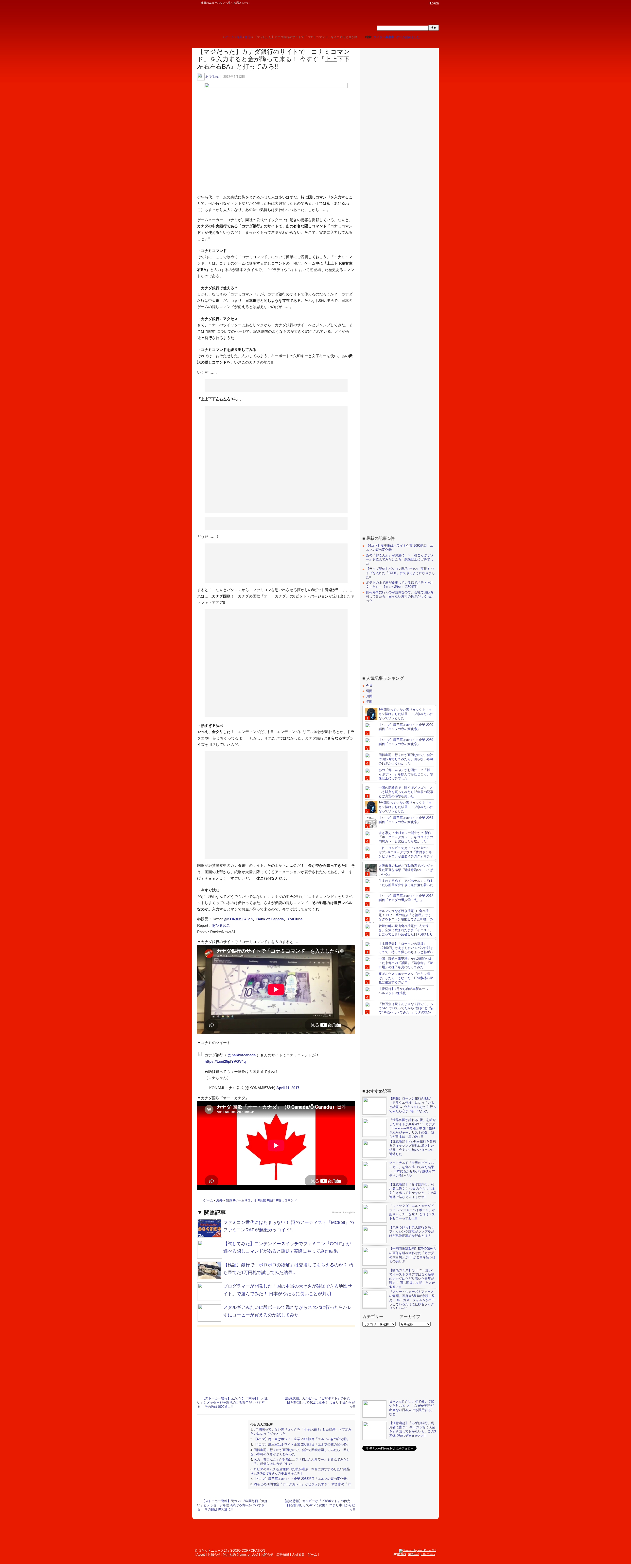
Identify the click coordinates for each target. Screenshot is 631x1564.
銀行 (272, 1200)
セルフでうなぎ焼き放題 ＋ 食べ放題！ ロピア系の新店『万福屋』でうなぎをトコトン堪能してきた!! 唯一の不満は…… (399, 917)
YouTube (294, 919)
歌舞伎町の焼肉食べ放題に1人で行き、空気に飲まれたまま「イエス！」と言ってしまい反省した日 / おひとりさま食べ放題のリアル (399, 932)
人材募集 (298, 1554)
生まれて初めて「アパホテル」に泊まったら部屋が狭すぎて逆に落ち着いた (406, 883)
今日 (369, 685)
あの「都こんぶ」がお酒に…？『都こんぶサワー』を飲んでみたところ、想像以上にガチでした (399, 559)
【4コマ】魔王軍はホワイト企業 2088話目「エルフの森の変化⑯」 (302, 1479)
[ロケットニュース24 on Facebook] (402, 2)
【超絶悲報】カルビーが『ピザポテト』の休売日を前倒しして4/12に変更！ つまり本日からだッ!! (319, 1402)
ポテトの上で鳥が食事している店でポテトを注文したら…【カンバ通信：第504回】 (399, 585)
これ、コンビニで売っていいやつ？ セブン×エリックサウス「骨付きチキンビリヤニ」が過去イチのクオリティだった (399, 854)
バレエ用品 (428, 1554)
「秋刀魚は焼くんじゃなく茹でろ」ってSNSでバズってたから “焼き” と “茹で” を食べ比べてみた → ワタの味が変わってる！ (399, 1010)
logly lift (351, 1212)
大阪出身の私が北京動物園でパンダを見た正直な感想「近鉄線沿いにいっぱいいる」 (406, 870)
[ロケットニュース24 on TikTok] (417, 2)
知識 (229, 1200)
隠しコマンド (287, 1200)
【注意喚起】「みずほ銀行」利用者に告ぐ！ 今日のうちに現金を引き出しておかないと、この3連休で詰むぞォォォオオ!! (412, 1190)
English (434, 2)
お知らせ (214, 1554)
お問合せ (267, 1554)
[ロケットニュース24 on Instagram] (412, 2)
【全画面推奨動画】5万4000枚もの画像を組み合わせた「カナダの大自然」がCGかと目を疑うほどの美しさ (412, 1255)
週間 (369, 691)
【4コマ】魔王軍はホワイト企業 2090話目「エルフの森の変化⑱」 (302, 1439)
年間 (369, 701)
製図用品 (413, 1554)
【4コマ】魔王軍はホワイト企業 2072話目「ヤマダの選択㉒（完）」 (406, 898)
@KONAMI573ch (238, 919)
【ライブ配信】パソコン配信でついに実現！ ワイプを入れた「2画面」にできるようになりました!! (400, 573)
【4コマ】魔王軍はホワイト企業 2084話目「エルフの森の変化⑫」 (406, 820)
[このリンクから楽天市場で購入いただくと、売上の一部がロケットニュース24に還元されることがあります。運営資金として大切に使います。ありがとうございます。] (393, 2)
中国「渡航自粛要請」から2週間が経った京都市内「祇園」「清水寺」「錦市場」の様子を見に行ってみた (406, 963)
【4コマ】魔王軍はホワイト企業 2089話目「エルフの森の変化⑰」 (302, 1444)
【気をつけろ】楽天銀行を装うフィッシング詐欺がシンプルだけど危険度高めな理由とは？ (411, 1231)
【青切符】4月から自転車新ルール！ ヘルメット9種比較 (405, 991)
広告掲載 (282, 1554)
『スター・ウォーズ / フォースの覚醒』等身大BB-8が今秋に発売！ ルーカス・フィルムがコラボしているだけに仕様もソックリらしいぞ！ (412, 1300)
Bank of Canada (270, 919)
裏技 (263, 1200)
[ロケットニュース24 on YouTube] (421, 2)
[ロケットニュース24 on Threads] (407, 2)
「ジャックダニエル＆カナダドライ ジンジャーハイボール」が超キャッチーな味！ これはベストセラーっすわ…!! (412, 1212)
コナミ (252, 1200)
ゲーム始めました (408, 37)
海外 (219, 1200)
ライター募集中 (383, 37)
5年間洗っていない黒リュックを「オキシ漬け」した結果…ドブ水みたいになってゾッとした (406, 714)
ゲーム (208, 1200)
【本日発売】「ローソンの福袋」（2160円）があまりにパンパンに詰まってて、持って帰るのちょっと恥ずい (406, 948)
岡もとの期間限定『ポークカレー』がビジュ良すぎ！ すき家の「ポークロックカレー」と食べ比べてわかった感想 (300, 1486)
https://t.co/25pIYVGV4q (225, 1061)
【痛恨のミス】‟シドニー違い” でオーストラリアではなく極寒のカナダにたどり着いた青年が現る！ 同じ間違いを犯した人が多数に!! (412, 1278)
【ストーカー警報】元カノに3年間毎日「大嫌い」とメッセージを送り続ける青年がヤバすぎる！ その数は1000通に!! (232, 1402)
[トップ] (218, 36)
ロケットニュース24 (250, 18)
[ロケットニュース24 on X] (398, 2)
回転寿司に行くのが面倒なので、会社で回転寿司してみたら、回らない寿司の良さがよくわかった (399, 596)
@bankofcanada (242, 1055)
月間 (369, 696)
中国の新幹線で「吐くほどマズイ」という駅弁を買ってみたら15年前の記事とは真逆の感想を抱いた (406, 792)
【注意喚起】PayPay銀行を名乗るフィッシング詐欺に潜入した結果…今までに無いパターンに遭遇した (412, 1147)
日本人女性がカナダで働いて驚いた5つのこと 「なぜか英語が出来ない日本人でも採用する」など (411, 1408)
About (200, 1554)
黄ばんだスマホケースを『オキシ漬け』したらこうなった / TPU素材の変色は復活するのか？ (406, 978)
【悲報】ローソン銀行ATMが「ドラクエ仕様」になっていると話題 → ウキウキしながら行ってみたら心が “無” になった (412, 1105)
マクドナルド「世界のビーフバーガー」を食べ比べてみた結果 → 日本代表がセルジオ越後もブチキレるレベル (412, 1169)
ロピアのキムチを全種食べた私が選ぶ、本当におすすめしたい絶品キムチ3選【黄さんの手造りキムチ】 (300, 1471)
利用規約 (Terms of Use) (240, 1554)
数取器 (402, 1554)
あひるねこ (213, 76)
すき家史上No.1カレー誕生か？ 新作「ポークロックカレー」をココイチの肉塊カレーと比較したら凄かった (406, 837)
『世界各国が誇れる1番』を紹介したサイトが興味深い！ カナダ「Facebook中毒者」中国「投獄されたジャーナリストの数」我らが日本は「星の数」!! (412, 1128)
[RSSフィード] (426, 2)
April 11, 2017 (287, 1088)
